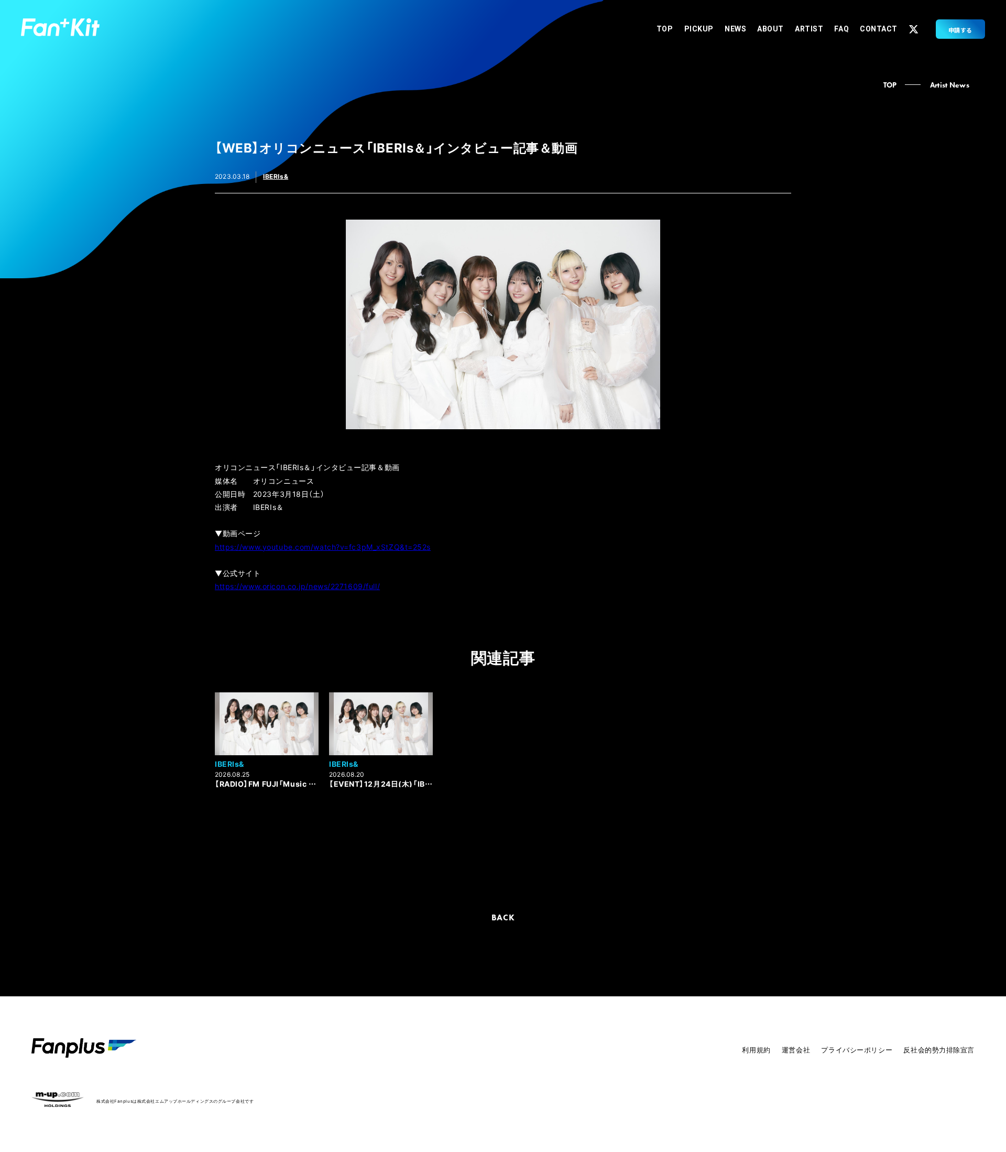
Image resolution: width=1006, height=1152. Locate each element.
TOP (665, 29)
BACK (503, 917)
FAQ (841, 29)
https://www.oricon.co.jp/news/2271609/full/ (297, 586)
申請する (960, 30)
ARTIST (809, 29)
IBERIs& (275, 176)
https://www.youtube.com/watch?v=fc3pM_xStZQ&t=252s (323, 546)
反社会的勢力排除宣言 (939, 1050)
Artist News (949, 85)
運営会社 (796, 1050)
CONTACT (879, 29)
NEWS (735, 29)
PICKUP (699, 29)
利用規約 (756, 1050)
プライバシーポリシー (856, 1050)
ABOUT (770, 29)
